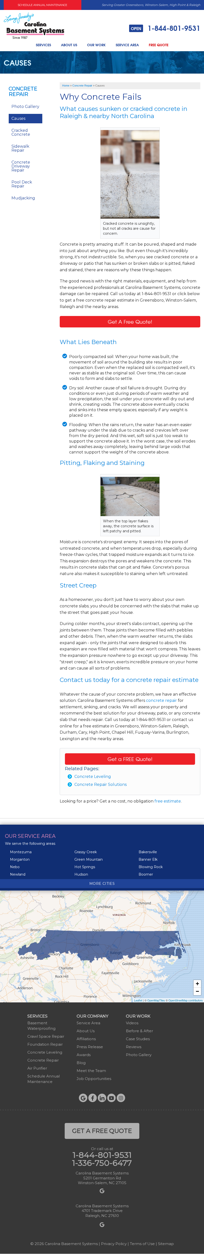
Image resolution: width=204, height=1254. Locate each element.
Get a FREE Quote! (130, 758)
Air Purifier (37, 1068)
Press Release (90, 1046)
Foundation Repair (45, 1044)
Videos (132, 1023)
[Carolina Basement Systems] (34, 25)
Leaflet (138, 1000)
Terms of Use (142, 1243)
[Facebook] (92, 1098)
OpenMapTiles (156, 1000)
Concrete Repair (23, 91)
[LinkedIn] (102, 1098)
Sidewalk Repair (20, 148)
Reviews (133, 1046)
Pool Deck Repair (21, 184)
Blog (81, 1062)
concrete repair (161, 700)
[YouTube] (111, 1098)
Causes (18, 118)
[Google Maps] (83, 1098)
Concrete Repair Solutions (100, 784)
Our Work (96, 45)
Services (43, 45)
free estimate (167, 801)
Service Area (127, 45)
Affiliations (86, 1038)
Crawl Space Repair (45, 1036)
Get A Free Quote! (130, 321)
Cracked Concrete (20, 132)
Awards (84, 1054)
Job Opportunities (94, 1078)
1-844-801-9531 (165, 28)
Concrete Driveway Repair (20, 166)
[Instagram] (121, 1098)
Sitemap (166, 1243)
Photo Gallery (25, 106)
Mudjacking (23, 198)
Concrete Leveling (92, 776)
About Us (69, 45)
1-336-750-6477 (102, 1163)
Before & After (139, 1031)
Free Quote (158, 45)
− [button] (197, 991)
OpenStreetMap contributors (185, 1000)
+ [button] (197, 984)
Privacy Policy (114, 1243)
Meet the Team (91, 1070)
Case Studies (138, 1038)
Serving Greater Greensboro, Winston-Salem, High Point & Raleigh (151, 5)
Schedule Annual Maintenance (42, 5)
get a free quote (102, 1130)
